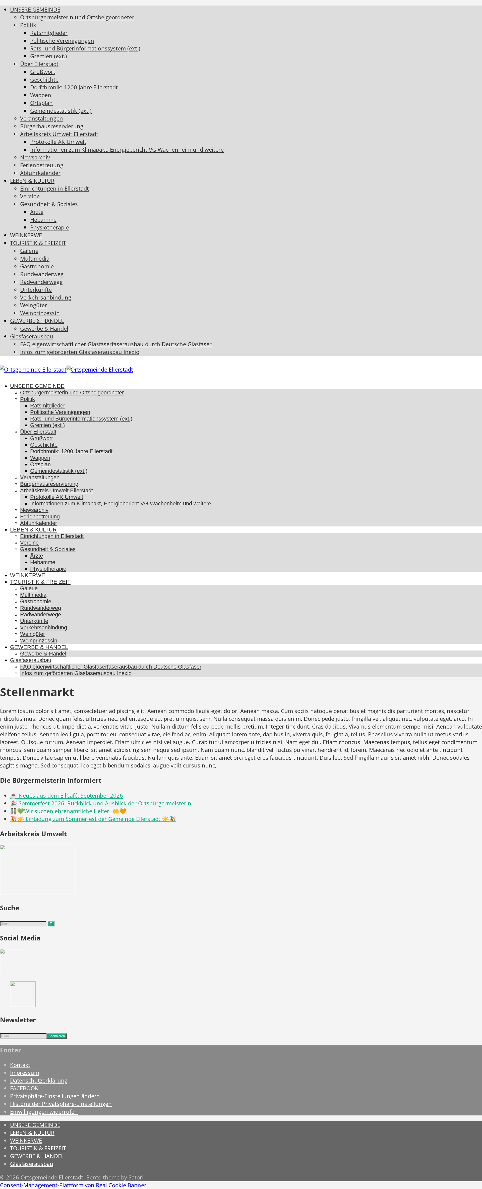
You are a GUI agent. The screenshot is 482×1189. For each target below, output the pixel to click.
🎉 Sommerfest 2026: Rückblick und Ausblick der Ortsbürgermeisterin (100, 803)
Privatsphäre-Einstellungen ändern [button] (55, 1096)
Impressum (24, 1073)
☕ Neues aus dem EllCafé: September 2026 (66, 795)
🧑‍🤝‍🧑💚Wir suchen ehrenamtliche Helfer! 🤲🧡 (68, 811)
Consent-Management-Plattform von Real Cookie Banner (73, 1185)
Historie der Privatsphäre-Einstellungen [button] (61, 1104)
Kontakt (20, 1065)
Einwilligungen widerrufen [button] (44, 1111)
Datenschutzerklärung (39, 1080)
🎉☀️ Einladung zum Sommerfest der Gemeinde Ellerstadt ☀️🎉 (93, 819)
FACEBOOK (24, 1088)
